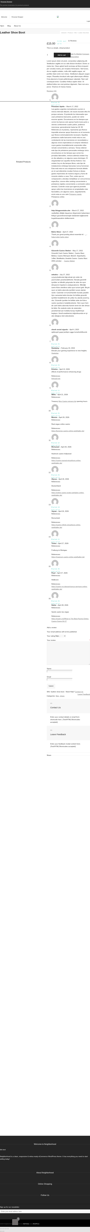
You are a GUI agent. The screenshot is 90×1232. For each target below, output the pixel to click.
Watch (13, 1131)
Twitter (83, 8)
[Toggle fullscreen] (6, 1228)
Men (18, 851)
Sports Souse (12, 1035)
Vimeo (22, 1201)
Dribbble (6, 1201)
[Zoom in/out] (8, 1228)
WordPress (36, 1223)
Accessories (10, 851)
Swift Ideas (26, 1223)
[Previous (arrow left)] (1, 1231)
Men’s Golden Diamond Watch (20, 1128)
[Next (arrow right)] (3, 1231)
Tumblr (32, 1201)
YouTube (27, 1201)
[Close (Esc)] (1, 1228)
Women (23, 945)
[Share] (3, 1228)
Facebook (86, 8)
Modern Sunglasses (15, 942)
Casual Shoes (13, 848)
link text (3, 1150)
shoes (23, 851)
